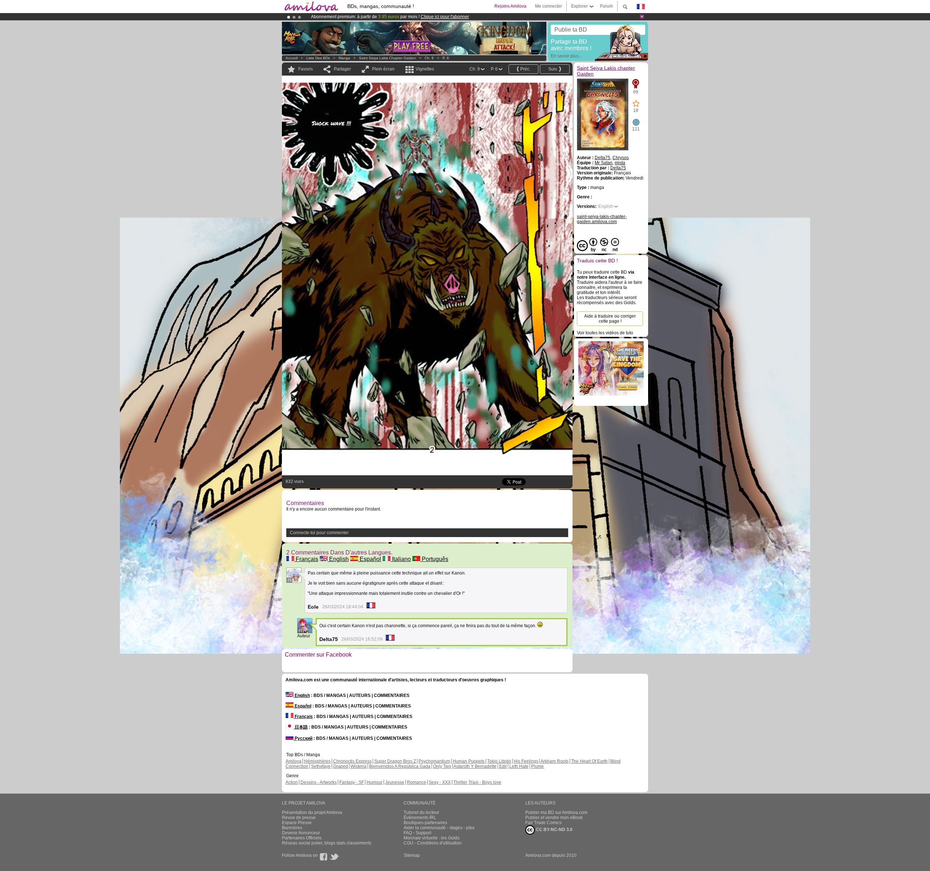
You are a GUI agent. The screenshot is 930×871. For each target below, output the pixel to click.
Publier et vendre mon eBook (554, 817)
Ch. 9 (429, 58)
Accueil (292, 58)
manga (344, 58)
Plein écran (383, 69)
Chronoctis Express (352, 761)
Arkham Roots (555, 761)
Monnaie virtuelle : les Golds (432, 837)
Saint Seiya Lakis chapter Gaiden (387, 58)
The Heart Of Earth (589, 761)
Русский (303, 738)
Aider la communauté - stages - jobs (439, 827)
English (338, 559)
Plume (537, 766)
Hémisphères (317, 761)
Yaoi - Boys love (485, 782)
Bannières (292, 827)
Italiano (401, 559)
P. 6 (445, 58)
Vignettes (425, 69)
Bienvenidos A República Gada (399, 766)
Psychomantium (434, 761)
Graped (340, 766)
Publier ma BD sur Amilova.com (556, 812)
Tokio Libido (499, 761)
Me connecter (548, 6)
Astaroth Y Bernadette (475, 766)
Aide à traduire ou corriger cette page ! (610, 319)
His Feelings (526, 761)
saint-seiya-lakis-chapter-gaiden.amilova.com (602, 219)
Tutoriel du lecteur (421, 812)
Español (369, 559)
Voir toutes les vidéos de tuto (605, 332)
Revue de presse (299, 817)
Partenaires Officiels (302, 837)
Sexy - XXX (440, 782)
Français (306, 559)
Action (292, 782)
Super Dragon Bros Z (395, 761)
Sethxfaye (321, 766)
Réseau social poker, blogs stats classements (326, 843)
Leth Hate (519, 766)
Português (434, 559)
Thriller (460, 782)
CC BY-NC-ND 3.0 (554, 829)
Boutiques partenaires (425, 822)
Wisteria (359, 766)
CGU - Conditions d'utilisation (433, 843)
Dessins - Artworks (318, 782)
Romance (416, 782)
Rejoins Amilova (510, 6)
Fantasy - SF (351, 782)
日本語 (301, 727)
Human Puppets (469, 761)
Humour (375, 782)
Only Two (442, 766)
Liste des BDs (318, 58)
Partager (342, 69)
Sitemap (412, 855)
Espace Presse (297, 822)
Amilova (294, 761)
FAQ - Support (417, 832)
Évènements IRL (420, 817)
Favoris (305, 69)
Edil (503, 766)
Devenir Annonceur (301, 832)
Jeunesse (394, 782)
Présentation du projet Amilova (312, 812)
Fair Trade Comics (543, 822)
